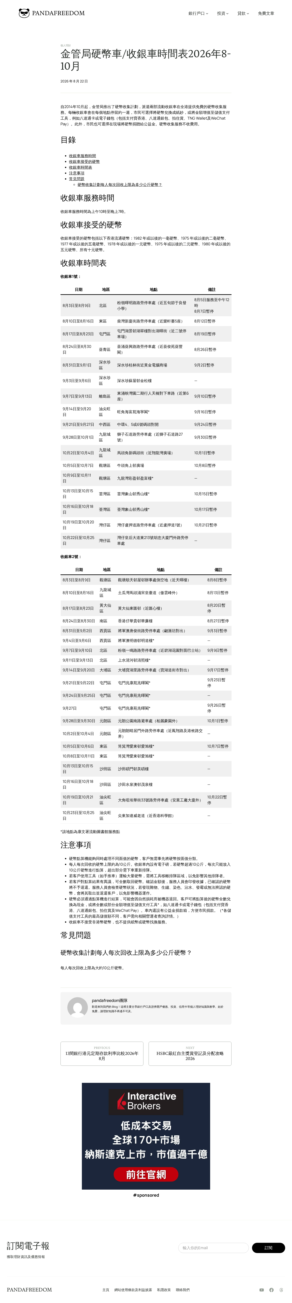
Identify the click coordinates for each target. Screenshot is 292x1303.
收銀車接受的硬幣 (84, 161)
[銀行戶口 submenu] (207, 13)
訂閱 (268, 1248)
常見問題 (76, 178)
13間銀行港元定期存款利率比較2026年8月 (102, 1056)
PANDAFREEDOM (58, 13)
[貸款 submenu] (248, 13)
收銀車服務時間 (82, 155)
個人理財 (65, 45)
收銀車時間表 (80, 167)
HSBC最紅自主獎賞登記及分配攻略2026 (190, 1056)
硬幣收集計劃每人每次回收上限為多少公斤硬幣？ (120, 184)
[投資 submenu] (227, 13)
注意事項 (76, 173)
